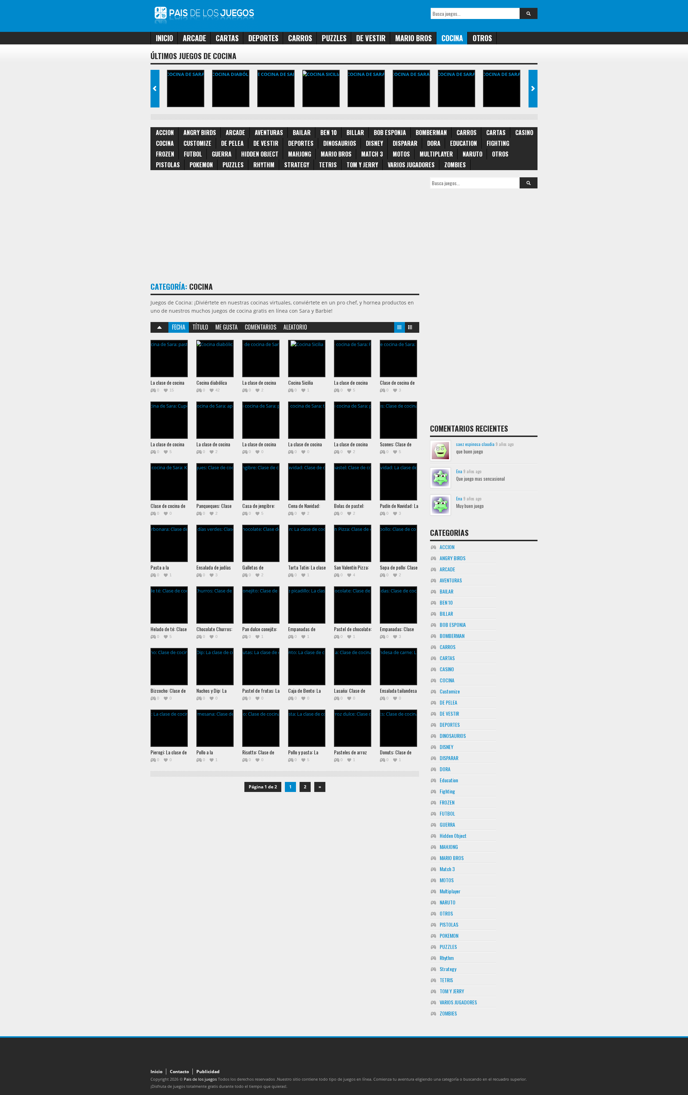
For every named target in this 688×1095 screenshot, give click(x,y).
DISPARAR (405, 143)
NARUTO (472, 154)
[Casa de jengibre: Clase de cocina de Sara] (261, 482)
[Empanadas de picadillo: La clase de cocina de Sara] (306, 605)
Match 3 (372, 154)
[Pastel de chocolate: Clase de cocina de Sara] (352, 605)
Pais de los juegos (200, 1079)
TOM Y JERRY (362, 164)
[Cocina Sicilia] (321, 88)
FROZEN (165, 154)
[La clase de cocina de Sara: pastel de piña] (352, 420)
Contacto (179, 1071)
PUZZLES (334, 38)
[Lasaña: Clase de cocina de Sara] (352, 666)
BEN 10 (328, 132)
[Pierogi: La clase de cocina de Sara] (169, 728)
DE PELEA (232, 143)
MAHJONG (299, 154)
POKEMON (201, 164)
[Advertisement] (280, 227)
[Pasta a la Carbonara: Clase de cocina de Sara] (169, 543)
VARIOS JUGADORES (411, 164)
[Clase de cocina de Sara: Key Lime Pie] (169, 482)
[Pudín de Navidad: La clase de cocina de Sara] (398, 482)
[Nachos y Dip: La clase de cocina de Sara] (215, 666)
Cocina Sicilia (300, 382)
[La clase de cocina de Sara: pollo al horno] (261, 420)
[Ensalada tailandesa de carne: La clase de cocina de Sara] (398, 666)
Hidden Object (259, 154)
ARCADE (194, 38)
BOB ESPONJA (390, 132)
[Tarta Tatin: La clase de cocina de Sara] (306, 543)
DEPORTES (263, 38)
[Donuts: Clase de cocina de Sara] (398, 728)
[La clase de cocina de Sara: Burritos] (276, 88)
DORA (433, 143)
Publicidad (208, 1071)
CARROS (300, 38)
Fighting (498, 143)
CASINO (524, 132)
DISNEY (374, 143)
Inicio (164, 38)
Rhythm (263, 164)
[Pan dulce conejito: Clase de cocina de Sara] (261, 605)
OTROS (482, 38)
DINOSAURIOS (339, 143)
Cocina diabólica (211, 382)
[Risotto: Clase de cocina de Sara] (261, 728)
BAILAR (302, 132)
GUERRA (221, 154)
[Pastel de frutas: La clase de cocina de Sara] (261, 666)
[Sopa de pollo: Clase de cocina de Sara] (398, 543)
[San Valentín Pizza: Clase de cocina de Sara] (352, 543)
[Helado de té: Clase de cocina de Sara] (169, 605)
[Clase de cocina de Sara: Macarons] (411, 88)
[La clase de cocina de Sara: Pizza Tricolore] (366, 88)
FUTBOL (193, 154)
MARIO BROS (413, 38)
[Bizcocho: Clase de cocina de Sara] (169, 666)
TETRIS (328, 164)
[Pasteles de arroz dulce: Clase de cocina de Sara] (352, 728)
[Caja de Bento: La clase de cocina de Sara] (306, 666)
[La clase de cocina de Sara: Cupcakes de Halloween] (456, 88)
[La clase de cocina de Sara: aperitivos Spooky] (501, 88)
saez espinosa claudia (475, 444)
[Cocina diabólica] (231, 88)
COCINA (452, 38)
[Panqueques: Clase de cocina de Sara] (215, 482)
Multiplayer (436, 154)
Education (463, 143)
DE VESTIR (371, 38)
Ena (459, 471)
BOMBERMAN (431, 132)
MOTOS (401, 154)
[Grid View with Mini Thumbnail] (399, 329)
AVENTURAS (269, 132)
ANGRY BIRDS (199, 132)
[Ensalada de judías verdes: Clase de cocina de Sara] (215, 543)
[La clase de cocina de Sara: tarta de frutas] (306, 420)
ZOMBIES (455, 164)
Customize (197, 143)
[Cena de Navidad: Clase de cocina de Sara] (306, 482)
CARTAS (227, 38)
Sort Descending (159, 327)
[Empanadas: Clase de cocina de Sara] (398, 605)
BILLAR (355, 132)
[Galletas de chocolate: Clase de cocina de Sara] (261, 543)
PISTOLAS (168, 164)
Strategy (296, 164)
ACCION (165, 132)
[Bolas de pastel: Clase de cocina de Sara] (352, 482)
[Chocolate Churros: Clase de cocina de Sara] (215, 605)
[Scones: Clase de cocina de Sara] (398, 420)
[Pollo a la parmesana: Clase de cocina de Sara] (215, 728)
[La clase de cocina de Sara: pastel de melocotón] (185, 88)
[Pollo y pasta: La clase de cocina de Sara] (306, 728)
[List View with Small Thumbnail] (410, 329)
